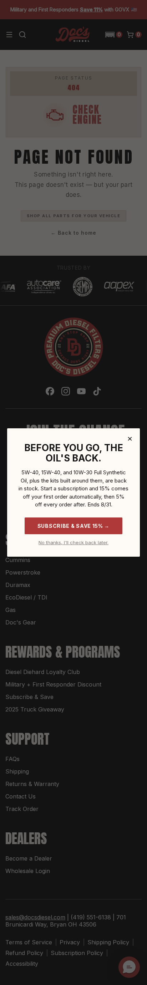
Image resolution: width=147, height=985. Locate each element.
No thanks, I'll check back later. (73, 542)
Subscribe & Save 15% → (73, 526)
